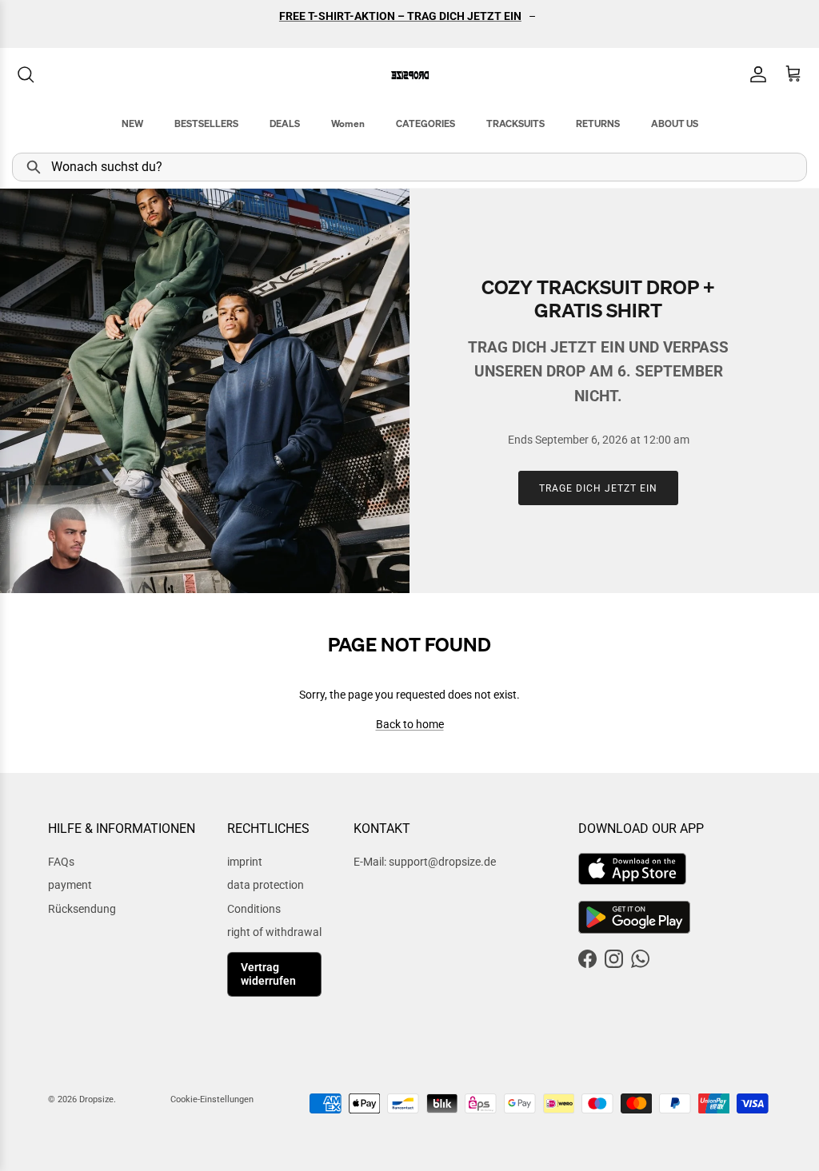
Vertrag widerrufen (268, 974)
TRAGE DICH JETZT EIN (598, 488)
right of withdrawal (274, 932)
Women (348, 123)
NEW (132, 123)
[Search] (25, 74)
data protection (265, 884)
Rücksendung (82, 908)
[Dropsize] (410, 75)
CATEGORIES (425, 123)
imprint (244, 861)
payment (70, 884)
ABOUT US (674, 123)
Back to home (410, 724)
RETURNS (598, 123)
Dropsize (96, 1099)
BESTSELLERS (206, 123)
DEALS (285, 123)
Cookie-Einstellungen (212, 1099)
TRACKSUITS (515, 123)
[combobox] (409, 167)
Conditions (254, 908)
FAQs (61, 861)
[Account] (755, 74)
